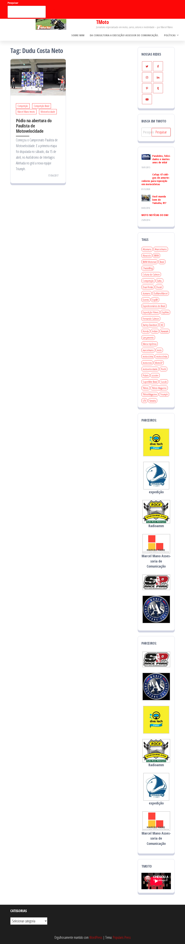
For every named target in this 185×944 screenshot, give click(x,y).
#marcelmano (161, 249)
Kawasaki (164, 331)
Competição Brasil (41, 106)
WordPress (95, 937)
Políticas (170, 35)
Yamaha (152, 400)
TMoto (102, 22)
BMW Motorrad (149, 262)
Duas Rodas (148, 287)
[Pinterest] (147, 88)
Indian (155, 331)
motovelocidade (150, 369)
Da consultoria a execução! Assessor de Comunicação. (124, 35)
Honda (146, 331)
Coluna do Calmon (151, 274)
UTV (144, 400)
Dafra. (159, 281)
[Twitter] (147, 66)
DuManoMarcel (161, 293)
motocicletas (161, 356)
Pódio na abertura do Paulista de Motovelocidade (34, 125)
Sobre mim (77, 35)
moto (159, 350)
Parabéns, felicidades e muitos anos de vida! (161, 159)
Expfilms (165, 312)
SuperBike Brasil (150, 381)
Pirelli (163, 369)
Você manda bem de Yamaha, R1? (159, 200)
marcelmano (148, 350)
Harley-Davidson (150, 325)
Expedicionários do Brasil (154, 306)
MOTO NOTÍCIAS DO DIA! (154, 215)
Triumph (164, 394)
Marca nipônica (149, 344)
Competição (23, 106)
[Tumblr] (158, 88)
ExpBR (155, 299)
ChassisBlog (148, 268)
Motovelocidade (48, 111)
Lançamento (148, 337)
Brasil (162, 262)
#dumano (147, 249)
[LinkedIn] (158, 77)
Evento (146, 299)
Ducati (159, 287)
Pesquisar (13, 3)
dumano (146, 293)
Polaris (146, 375)
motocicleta (148, 356)
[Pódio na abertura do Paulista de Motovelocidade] (38, 76)
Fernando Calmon (151, 318)
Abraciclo (147, 255)
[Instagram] (147, 77)
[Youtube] (147, 99)
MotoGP (158, 363)
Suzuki (164, 381)
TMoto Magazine (159, 388)
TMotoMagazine (150, 394)
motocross (147, 363)
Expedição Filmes (150, 312)
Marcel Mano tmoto (26, 111)
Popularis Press (122, 937)
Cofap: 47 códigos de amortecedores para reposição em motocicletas (155, 179)
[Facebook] (158, 66)
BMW (156, 255)
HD (162, 325)
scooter (155, 375)
